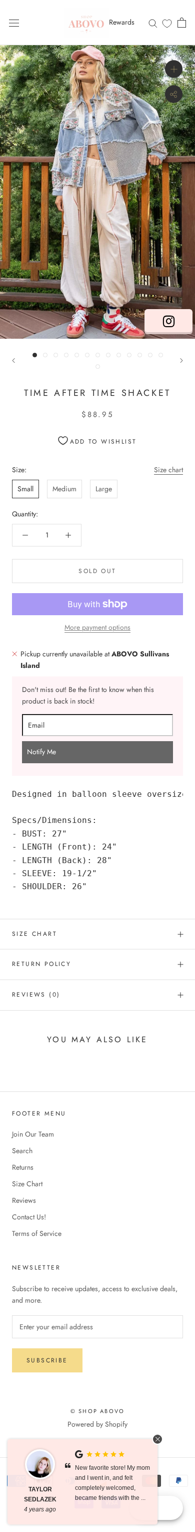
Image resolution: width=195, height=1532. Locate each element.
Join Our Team (33, 1134)
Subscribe (47, 1360)
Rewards (121, 22)
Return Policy (41, 963)
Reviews (24, 1200)
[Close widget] (157, 1439)
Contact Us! (29, 1217)
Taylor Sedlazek (40, 1494)
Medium (64, 489)
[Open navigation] (14, 23)
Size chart (168, 470)
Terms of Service (37, 1233)
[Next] (181, 360)
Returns (23, 1167)
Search (22, 1151)
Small (26, 489)
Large (104, 489)
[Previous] (13, 360)
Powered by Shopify (98, 1424)
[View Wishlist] (167, 23)
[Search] (153, 22)
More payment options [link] (97, 627)
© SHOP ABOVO (97, 1411)
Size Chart (34, 933)
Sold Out (97, 571)
